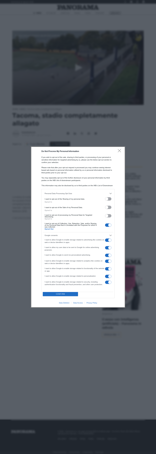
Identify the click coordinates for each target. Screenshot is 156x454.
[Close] (120, 151)
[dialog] (78, 227)
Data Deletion (64, 303)
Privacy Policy (92, 303)
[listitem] (78, 193)
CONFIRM (60, 294)
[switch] (108, 199)
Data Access (78, 303)
